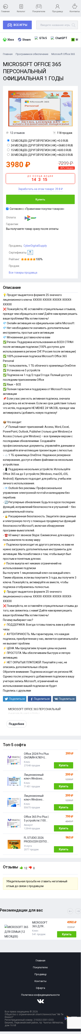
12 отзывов (17, 132)
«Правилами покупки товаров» (44, 208)
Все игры (20, 24)
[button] (78, 911)
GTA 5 (43, 38)
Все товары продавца (23, 272)
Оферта (40, 988)
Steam (26, 39)
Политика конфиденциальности (40, 994)
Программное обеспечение (32, 54)
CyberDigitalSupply (35, 245)
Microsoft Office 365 (63, 54)
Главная (5, 11)
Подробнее (16, 724)
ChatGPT (61, 38)
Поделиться (17, 698)
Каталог (21, 11)
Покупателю (38, 11)
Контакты (75, 11)
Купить (40, 199)
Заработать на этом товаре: (40, 189)
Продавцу (57, 11)
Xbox (10, 39)
